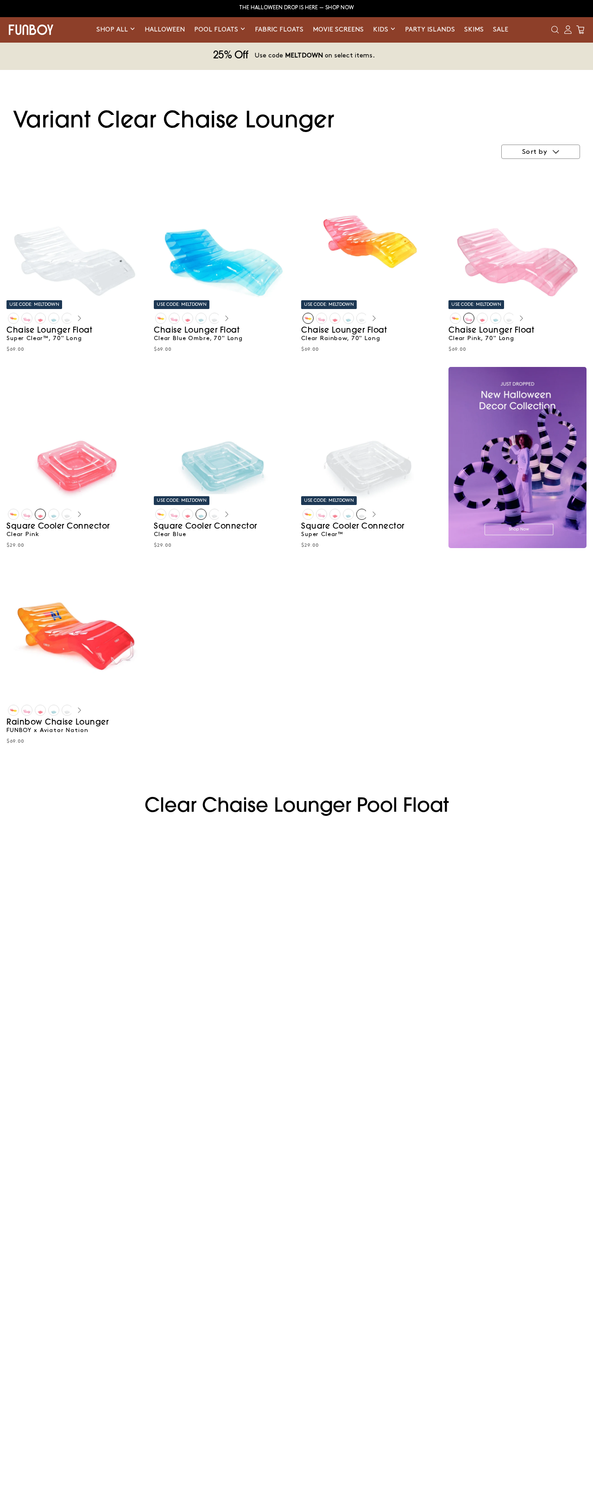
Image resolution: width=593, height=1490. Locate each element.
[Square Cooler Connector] (40, 318)
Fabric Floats (279, 29)
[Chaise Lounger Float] (13, 318)
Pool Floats (217, 29)
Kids (381, 29)
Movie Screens (338, 29)
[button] (555, 29)
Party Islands (430, 29)
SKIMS (474, 29)
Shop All (113, 29)
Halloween (165, 29)
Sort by (534, 152)
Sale (500, 29)
